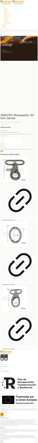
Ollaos (5, 17)
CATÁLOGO (4, 6)
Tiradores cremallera (7, 23)
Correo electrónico (3, 147)
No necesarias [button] (2, 433)
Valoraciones (4, 123)
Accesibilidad (8, 407)
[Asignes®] (17, 3)
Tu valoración (2, 143)
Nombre (1, 145)
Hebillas (5, 14)
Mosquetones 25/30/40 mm (6, 51)
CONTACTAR (4, 27)
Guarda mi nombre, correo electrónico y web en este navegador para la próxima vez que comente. (17, 149)
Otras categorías (7, 21)
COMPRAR (4, 26)
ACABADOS (4, 24)
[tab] (20, 124)
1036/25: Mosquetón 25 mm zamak (8, 348)
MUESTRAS (4, 25)
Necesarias (3, 427)
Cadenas (5, 12)
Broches (5, 10)
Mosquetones (6, 16)
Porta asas (6, 22)
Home (3, 49)
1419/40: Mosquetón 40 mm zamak (8, 284)
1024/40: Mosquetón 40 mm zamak (8, 220)
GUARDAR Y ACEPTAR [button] (3, 439)
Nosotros (12, 407)
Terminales (6, 20)
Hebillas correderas (7, 15)
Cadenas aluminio (7, 13)
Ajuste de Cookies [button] (3, 411)
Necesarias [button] (2, 426)
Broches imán (6, 11)
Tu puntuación (2, 135)
